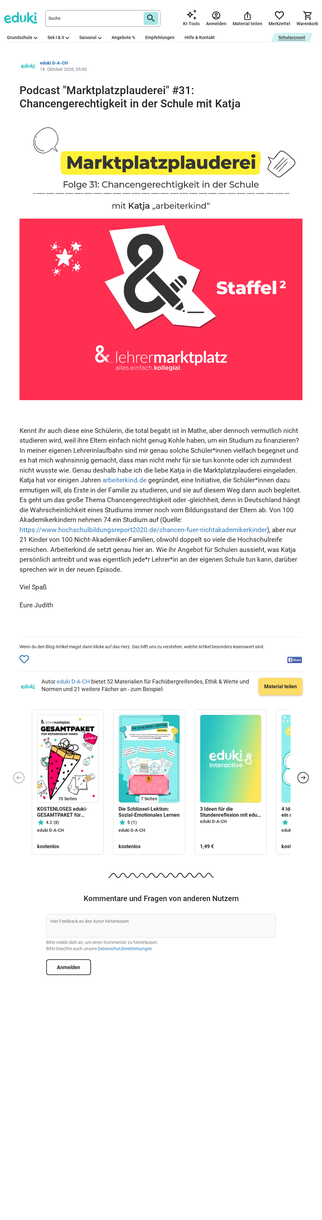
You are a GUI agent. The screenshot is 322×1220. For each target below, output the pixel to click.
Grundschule (19, 37)
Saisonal (88, 37)
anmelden (68, 967)
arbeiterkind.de (125, 480)
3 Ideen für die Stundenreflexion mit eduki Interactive (230, 812)
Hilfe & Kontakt (200, 37)
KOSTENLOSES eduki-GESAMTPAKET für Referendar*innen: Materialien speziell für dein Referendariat (63, 812)
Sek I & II (55, 37)
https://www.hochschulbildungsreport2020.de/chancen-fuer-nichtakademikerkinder (143, 530)
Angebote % (123, 37)
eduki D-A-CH (74, 681)
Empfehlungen (160, 37)
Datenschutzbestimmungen (125, 948)
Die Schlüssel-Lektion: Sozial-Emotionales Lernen (149, 812)
